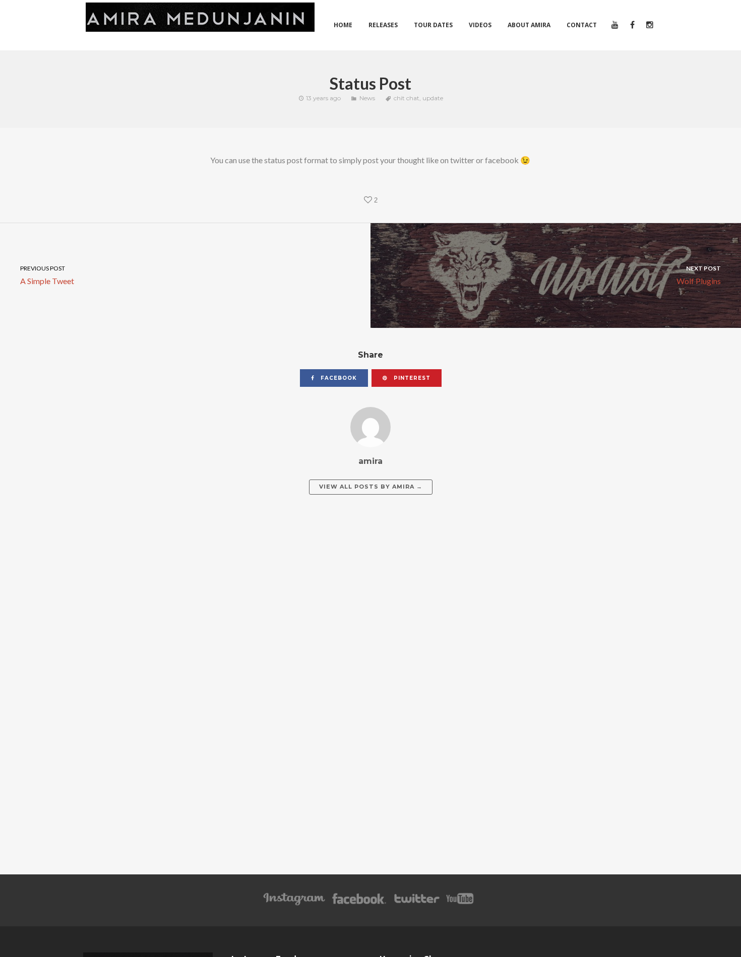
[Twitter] (416, 903)
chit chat (406, 98)
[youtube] (614, 25)
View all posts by (370, 486)
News (367, 98)
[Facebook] (359, 903)
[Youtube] (460, 903)
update (432, 98)
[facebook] (632, 25)
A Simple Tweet (47, 274)
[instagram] (649, 25)
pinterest (411, 378)
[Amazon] (294, 903)
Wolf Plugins (698, 274)
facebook (338, 378)
